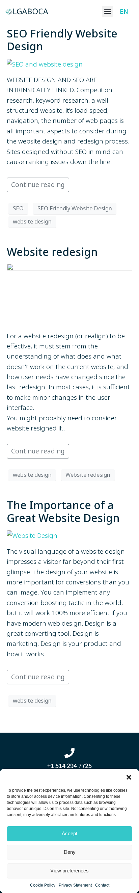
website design (32, 221)
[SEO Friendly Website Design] (45, 63)
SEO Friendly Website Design (62, 39)
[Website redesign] (69, 293)
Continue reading (38, 184)
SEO (18, 208)
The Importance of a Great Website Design (63, 511)
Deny (70, 852)
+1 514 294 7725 (69, 765)
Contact (102, 885)
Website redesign (52, 251)
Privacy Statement (75, 885)
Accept (69, 833)
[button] (129, 777)
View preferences (69, 870)
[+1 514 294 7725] (69, 753)
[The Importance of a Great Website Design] (32, 535)
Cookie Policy (42, 885)
